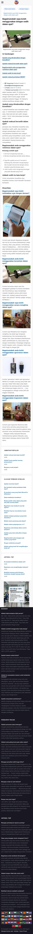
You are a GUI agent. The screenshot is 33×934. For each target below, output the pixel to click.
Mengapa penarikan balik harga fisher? (12, 762)
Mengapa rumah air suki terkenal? (11, 781)
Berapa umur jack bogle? (8, 799)
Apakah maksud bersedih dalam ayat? (14, 63)
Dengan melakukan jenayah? (12, 543)
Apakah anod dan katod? (11, 484)
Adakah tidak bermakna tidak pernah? (12, 613)
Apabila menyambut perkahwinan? (11, 698)
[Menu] (2, 2)
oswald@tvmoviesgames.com (13, 85)
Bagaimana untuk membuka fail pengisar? (13, 855)
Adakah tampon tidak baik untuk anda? (12, 873)
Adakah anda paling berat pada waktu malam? (14, 742)
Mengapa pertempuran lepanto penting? (13, 822)
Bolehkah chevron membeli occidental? (12, 891)
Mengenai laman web (7, 931)
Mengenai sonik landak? (11, 467)
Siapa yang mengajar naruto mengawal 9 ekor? (14, 838)
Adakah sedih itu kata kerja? (11, 73)
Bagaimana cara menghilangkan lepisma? (16, 567)
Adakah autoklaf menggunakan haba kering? (14, 628)
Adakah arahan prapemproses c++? (14, 524)
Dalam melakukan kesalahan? (12, 497)
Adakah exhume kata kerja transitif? (14, 455)
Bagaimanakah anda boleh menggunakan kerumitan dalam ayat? (15, 261)
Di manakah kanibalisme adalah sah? (15, 561)
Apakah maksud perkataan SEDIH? (13, 77)
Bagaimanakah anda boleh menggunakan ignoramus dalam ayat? (15, 352)
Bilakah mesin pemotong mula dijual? (15, 521)
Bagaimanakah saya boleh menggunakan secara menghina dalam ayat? (15, 305)
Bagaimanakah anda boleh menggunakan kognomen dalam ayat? (15, 398)
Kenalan (16, 931)
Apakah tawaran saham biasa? (10, 655)
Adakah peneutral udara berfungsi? (11, 724)
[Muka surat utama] (16, 2)
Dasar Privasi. (23, 931)
